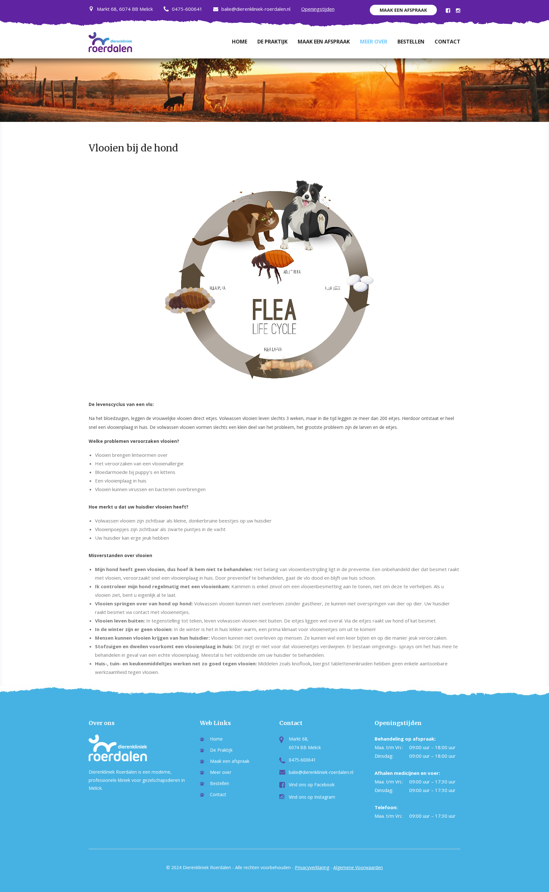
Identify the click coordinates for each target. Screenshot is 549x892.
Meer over (373, 41)
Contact (447, 41)
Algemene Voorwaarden (358, 867)
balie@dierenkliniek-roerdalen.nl (255, 9)
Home (239, 41)
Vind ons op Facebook (312, 785)
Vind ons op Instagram (312, 797)
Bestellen (410, 41)
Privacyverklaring (312, 867)
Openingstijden (318, 9)
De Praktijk (272, 41)
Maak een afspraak (403, 10)
